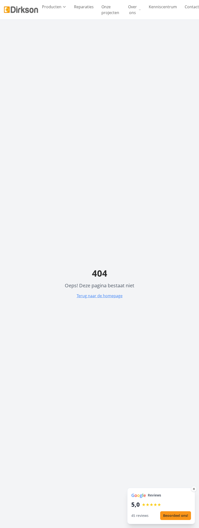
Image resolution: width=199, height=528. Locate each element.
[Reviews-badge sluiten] (194, 489)
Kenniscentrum (163, 6)
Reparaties (84, 6)
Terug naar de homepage (100, 295)
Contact (192, 6)
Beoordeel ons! (175, 515)
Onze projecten (110, 9)
